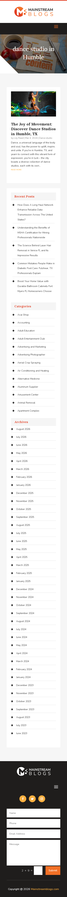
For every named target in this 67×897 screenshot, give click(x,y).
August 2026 (23, 429)
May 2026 (21, 453)
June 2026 (21, 445)
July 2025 (21, 533)
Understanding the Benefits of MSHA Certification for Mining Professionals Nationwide (34, 232)
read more (16, 169)
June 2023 (21, 733)
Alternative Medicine (29, 378)
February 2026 (24, 477)
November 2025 (25, 501)
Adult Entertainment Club (31, 338)
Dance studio (45, 138)
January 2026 (23, 485)
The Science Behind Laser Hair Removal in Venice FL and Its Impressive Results (34, 250)
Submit (53, 870)
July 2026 (21, 437)
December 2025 (25, 493)
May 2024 (21, 645)
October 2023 (23, 701)
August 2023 (23, 717)
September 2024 (25, 613)
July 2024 (21, 629)
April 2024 (21, 653)
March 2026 (22, 469)
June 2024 (21, 637)
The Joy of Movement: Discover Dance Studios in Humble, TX (33, 129)
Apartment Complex (28, 410)
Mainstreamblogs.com (45, 889)
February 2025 (24, 573)
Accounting (24, 322)
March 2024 (22, 661)
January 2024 (23, 677)
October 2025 (23, 509)
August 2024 (23, 621)
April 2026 (21, 461)
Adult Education (26, 330)
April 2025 (21, 557)
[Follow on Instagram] (41, 798)
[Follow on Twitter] (32, 798)
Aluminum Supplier (28, 386)
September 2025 (25, 517)
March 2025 (22, 565)
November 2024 (25, 597)
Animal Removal (26, 402)
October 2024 (23, 605)
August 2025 (23, 525)
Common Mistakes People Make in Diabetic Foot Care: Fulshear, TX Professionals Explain (36, 268)
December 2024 (25, 589)
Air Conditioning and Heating (33, 370)
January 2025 (23, 581)
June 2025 (21, 541)
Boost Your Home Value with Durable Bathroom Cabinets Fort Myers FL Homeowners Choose (35, 286)
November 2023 (25, 693)
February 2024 (24, 669)
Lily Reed (19, 138)
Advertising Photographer (31, 354)
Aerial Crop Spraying (29, 362)
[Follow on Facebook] (22, 798)
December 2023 (25, 685)
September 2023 (25, 709)
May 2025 (21, 549)
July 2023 (21, 725)
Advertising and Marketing (32, 346)
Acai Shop (23, 314)
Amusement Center (28, 394)
